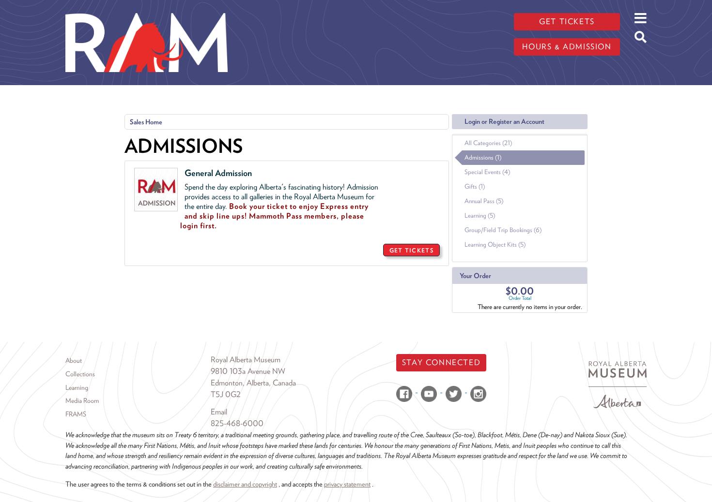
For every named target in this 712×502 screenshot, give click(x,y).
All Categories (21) (488, 143)
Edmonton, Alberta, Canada (253, 382)
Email (219, 411)
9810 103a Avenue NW (248, 371)
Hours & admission (566, 46)
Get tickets (567, 21)
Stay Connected (441, 362)
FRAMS (75, 414)
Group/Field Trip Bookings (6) (503, 230)
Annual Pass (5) (483, 201)
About (73, 360)
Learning (76, 387)
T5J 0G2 (226, 394)
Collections (80, 374)
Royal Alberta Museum (245, 359)
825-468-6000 (237, 423)
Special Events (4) (487, 172)
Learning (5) (479, 215)
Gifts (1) (474, 186)
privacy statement (347, 484)
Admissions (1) (482, 157)
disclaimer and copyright (245, 484)
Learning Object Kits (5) (495, 244)
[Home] (146, 7)
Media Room (82, 400)
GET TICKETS (411, 250)
